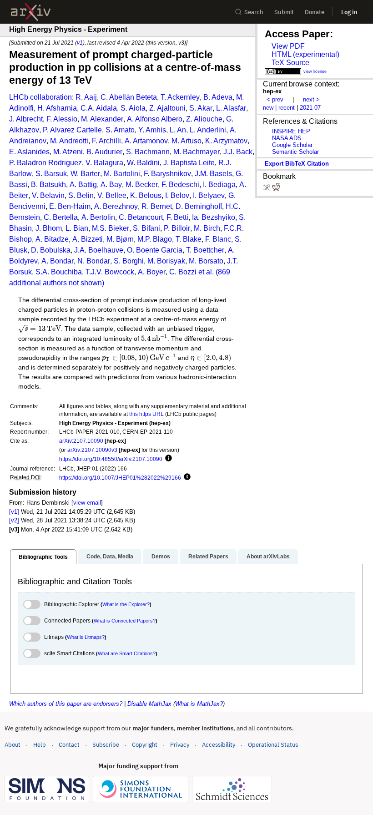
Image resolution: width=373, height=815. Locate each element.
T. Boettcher (205, 250)
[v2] (14, 520)
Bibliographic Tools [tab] (43, 557)
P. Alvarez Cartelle (72, 130)
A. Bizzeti (87, 239)
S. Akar (200, 108)
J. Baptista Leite (189, 163)
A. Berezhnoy (116, 206)
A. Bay (111, 184)
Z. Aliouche (204, 119)
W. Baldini (143, 163)
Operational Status (273, 744)
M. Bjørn (120, 239)
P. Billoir (177, 228)
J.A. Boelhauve (98, 250)
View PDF (288, 46)
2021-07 (310, 107)
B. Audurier (104, 152)
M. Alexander (102, 119)
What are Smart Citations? (127, 653)
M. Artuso (186, 141)
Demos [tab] (160, 556)
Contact (69, 745)
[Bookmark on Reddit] (276, 189)
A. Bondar (57, 261)
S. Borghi (129, 261)
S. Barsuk (51, 173)
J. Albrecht (26, 119)
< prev (275, 99)
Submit (284, 12)
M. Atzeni (68, 152)
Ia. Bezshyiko (213, 217)
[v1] (14, 511)
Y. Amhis (152, 130)
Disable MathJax (149, 703)
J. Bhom (48, 228)
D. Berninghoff (199, 206)
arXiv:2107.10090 (81, 441)
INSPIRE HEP (291, 131)
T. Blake (189, 239)
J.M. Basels (213, 173)
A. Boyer (152, 272)
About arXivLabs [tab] (268, 556)
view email (87, 502)
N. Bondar (93, 261)
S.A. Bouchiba (58, 272)
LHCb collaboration (40, 97)
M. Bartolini (122, 173)
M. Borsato (206, 261)
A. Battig (83, 184)
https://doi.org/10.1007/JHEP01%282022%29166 (120, 478)
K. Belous (145, 195)
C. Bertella (61, 217)
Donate (314, 12)
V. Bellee (111, 195)
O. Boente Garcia (154, 250)
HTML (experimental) (305, 54)
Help (39, 745)
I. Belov (177, 195)
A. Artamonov (146, 141)
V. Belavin (48, 195)
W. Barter (85, 173)
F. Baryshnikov (167, 173)
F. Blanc (218, 239)
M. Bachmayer (196, 152)
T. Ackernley (180, 97)
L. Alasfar (231, 108)
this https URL (146, 414)
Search (253, 12)
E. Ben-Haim (70, 206)
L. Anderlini (208, 130)
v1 (80, 43)
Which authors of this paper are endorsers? (65, 703)
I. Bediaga (219, 184)
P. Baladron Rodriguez (45, 163)
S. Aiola (133, 108)
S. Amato (120, 130)
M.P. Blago (154, 239)
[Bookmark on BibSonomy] (267, 189)
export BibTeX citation (297, 163)
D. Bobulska (51, 250)
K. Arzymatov (226, 141)
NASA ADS (287, 138)
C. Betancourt (141, 217)
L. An (178, 130)
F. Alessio (61, 119)
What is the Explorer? (126, 604)
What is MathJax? (199, 703)
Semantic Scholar (295, 151)
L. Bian (77, 228)
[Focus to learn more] (167, 459)
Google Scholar (292, 145)
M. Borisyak (166, 261)
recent (286, 107)
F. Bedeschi (180, 184)
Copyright (144, 745)
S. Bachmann (148, 152)
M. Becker (142, 184)
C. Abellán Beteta (129, 97)
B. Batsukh (48, 184)
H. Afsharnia (57, 108)
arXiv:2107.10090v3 (92, 450)
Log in (349, 12)
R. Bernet (156, 206)
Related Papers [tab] (208, 556)
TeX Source (290, 62)
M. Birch (207, 228)
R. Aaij (86, 97)
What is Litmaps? (86, 637)
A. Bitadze (52, 239)
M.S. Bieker (110, 228)
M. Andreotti (69, 141)
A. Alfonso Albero (154, 119)
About (12, 745)
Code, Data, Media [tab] (109, 556)
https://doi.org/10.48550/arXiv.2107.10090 (110, 459)
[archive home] (30, 12)
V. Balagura (104, 163)
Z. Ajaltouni (167, 108)
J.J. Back (237, 152)
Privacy (179, 745)
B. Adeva (217, 97)
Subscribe (105, 745)
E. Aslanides (29, 152)
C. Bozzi (183, 272)
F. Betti (177, 217)
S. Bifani (146, 228)
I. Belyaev (209, 195)
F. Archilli (106, 141)
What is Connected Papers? (125, 620)
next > (311, 99)
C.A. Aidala (99, 108)
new (268, 107)
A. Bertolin (98, 217)
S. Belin (81, 195)
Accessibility (218, 745)
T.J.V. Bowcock (110, 272)
